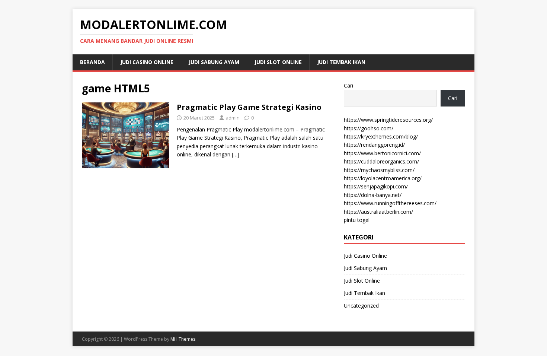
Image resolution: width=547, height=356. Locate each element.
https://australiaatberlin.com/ (378, 211)
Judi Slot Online (278, 62)
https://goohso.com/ (368, 128)
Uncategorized (361, 305)
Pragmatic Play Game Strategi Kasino (249, 107)
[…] (235, 154)
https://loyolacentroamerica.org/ (383, 178)
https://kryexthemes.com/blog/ (381, 136)
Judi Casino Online (146, 62)
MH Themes (182, 339)
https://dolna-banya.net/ (373, 194)
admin (232, 117)
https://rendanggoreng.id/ (374, 144)
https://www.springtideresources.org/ (388, 119)
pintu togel (357, 219)
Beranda (92, 62)
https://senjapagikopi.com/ (376, 186)
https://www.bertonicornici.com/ (382, 153)
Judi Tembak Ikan (341, 62)
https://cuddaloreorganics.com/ (381, 161)
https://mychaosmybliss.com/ (379, 170)
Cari (348, 85)
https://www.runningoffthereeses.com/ (390, 203)
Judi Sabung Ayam (214, 62)
